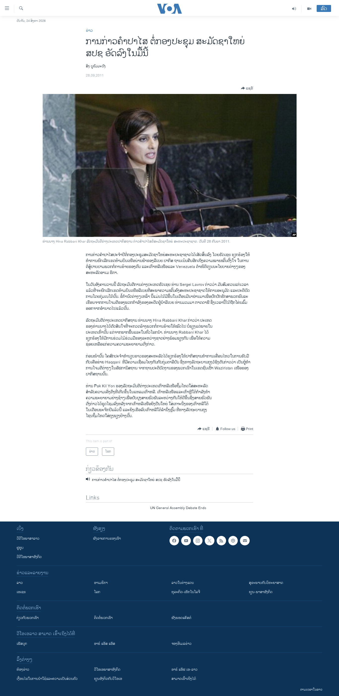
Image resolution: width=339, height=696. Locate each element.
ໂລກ (97, 592)
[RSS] (221, 540)
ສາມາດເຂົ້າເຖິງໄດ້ (183, 678)
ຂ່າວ (89, 30)
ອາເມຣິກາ (101, 582)
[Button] (247, 88)
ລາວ (20, 582)
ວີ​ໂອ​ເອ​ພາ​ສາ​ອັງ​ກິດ (107, 669)
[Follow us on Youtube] (186, 540)
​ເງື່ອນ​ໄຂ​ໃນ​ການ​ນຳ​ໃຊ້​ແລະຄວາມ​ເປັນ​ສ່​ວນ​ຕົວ (47, 678)
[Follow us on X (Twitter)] (209, 540)
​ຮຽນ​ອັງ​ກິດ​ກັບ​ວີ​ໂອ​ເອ (108, 678)
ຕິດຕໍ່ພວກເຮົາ (103, 617)
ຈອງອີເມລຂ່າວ (181, 643)
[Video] (309, 8)
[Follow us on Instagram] (198, 540)
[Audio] (294, 8)
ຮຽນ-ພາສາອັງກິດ (260, 592)
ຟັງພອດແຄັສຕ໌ (181, 617)
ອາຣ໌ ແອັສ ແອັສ (104, 643)
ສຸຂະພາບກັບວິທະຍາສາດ (266, 582)
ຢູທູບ (20, 547)
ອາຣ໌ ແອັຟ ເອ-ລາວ (184, 669)
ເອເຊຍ (21, 592)
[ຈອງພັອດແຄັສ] (244, 540)
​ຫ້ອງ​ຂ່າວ (23, 669)
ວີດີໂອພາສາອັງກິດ (29, 557)
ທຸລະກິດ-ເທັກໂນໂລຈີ (185, 592)
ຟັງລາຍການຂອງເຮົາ (107, 538)
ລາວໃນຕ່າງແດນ (182, 582)
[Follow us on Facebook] (174, 540)
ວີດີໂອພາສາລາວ (28, 538)
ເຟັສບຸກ (22, 643)
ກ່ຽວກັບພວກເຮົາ (28, 617)
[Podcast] (233, 540)
